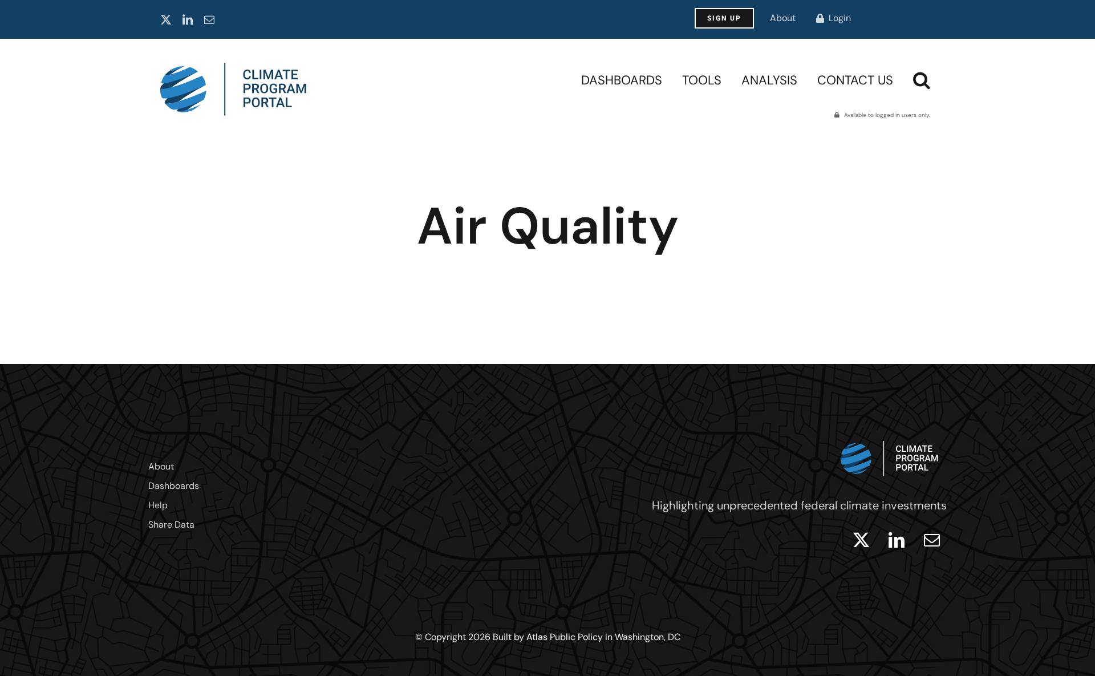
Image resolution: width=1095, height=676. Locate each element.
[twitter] (166, 19)
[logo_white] (890, 438)
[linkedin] (187, 19)
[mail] (209, 19)
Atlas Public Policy (564, 637)
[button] (921, 80)
